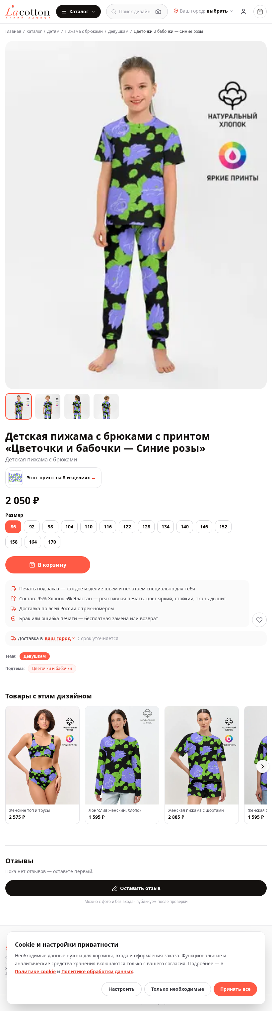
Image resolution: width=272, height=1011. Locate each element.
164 (33, 542)
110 (89, 526)
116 (108, 526)
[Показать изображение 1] (18, 406)
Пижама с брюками (84, 31)
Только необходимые (177, 989)
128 (146, 526)
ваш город (58, 638)
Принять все (235, 989)
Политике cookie (35, 971)
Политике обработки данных (97, 971)
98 (50, 526)
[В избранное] (259, 620)
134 (166, 526)
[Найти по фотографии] (158, 11)
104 (69, 526)
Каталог (79, 11)
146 (204, 526)
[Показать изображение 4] (106, 406)
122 (127, 526)
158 (14, 542)
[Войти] (243, 12)
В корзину (52, 564)
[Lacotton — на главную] (28, 11)
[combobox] (135, 11)
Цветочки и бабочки (52, 668)
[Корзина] (260, 11)
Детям (53, 31)
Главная (13, 31)
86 (13, 526)
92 (31, 526)
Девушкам (118, 31)
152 (223, 526)
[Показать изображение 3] (77, 406)
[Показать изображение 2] (47, 406)
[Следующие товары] (262, 766)
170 (52, 542)
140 (185, 526)
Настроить (121, 989)
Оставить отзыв (140, 888)
